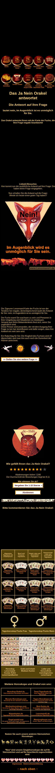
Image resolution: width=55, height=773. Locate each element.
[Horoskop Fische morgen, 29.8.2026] (28, 61)
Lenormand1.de (42, 714)
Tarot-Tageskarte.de (43, 693)
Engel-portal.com (15, 721)
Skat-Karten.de (43, 707)
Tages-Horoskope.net (42, 700)
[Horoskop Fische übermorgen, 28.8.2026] (38, 61)
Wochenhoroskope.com (15, 707)
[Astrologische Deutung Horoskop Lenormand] (10, 665)
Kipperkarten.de (16, 714)
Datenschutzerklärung (33, 764)
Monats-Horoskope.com (16, 699)
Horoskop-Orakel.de (15, 692)
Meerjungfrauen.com (43, 720)
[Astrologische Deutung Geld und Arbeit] (28, 665)
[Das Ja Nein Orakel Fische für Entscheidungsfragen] (17, 83)
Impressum (17, 764)
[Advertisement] (27, 28)
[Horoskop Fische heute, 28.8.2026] (17, 61)
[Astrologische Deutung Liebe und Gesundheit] (46, 664)
